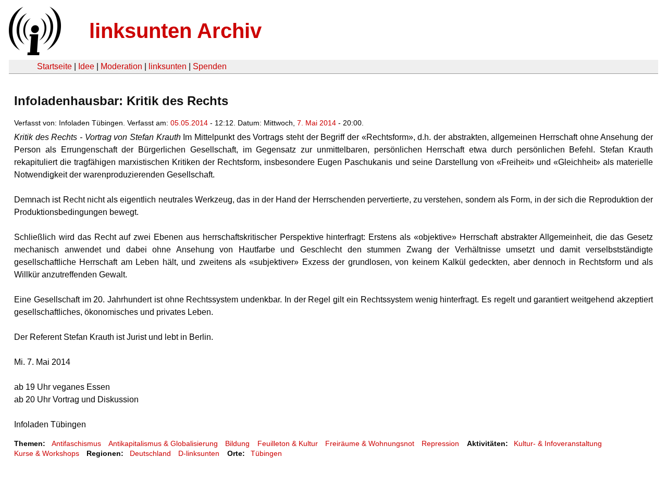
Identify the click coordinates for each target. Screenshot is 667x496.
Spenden (210, 66)
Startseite (54, 66)
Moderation (121, 66)
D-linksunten (198, 453)
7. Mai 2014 (316, 123)
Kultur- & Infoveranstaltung (558, 443)
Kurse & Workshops (46, 453)
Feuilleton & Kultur (287, 443)
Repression (440, 443)
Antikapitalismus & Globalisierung (163, 443)
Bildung (237, 443)
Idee (86, 66)
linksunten (168, 66)
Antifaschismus (76, 443)
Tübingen (266, 453)
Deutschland (150, 453)
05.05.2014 (189, 123)
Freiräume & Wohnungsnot (369, 443)
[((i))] (34, 52)
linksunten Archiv (175, 30)
